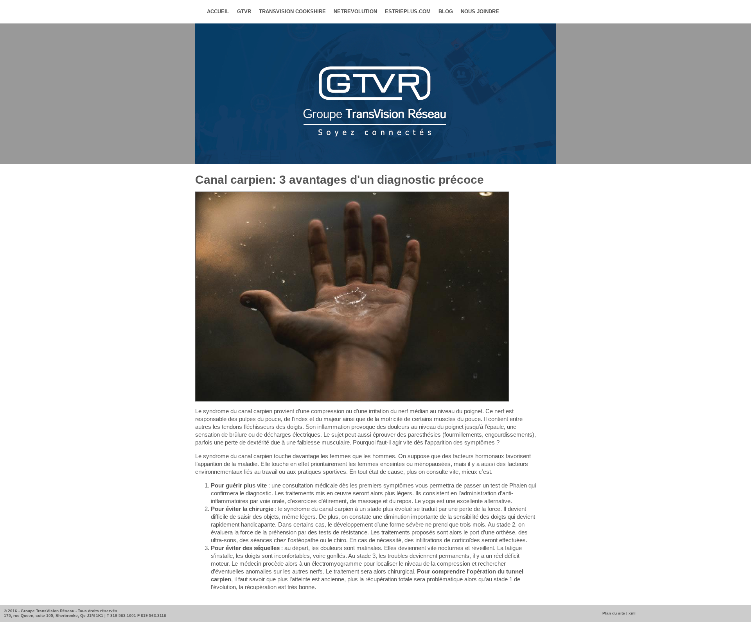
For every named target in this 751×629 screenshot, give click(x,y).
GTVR (244, 11)
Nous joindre (480, 11)
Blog (445, 11)
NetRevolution (355, 11)
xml (632, 613)
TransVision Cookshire (292, 11)
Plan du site (613, 613)
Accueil (218, 11)
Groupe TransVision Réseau (47, 611)
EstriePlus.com (408, 11)
